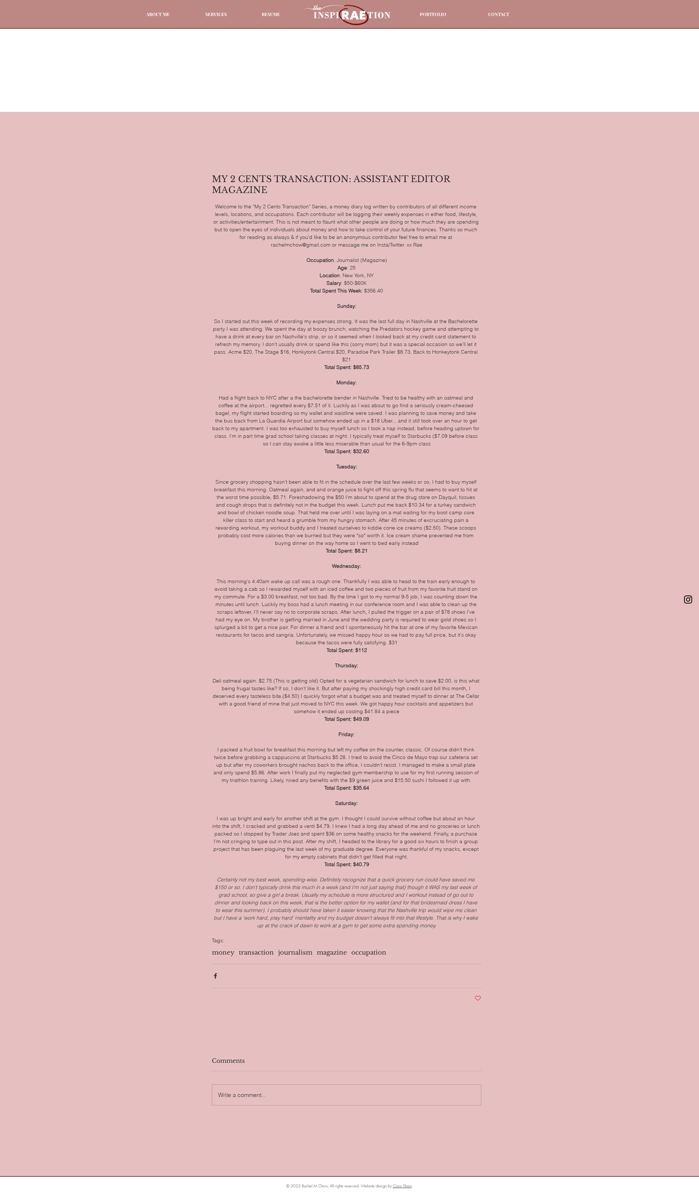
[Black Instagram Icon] (688, 599)
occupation (368, 952)
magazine (332, 952)
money (223, 952)
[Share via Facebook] (215, 975)
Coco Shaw (402, 1185)
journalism (295, 952)
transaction (256, 952)
